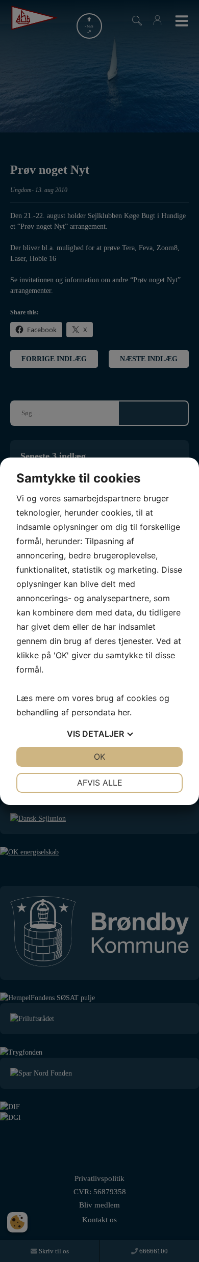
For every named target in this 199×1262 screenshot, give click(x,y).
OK (99, 756)
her (124, 712)
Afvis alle (99, 782)
